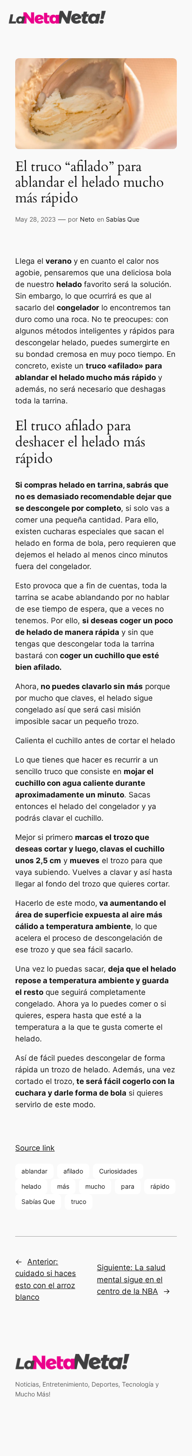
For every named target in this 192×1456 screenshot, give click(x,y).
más (63, 1186)
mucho (95, 1186)
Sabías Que (122, 219)
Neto (87, 219)
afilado (73, 1171)
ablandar (34, 1171)
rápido (159, 1186)
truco (78, 1201)
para (127, 1186)
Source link (34, 1147)
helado (31, 1186)
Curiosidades (118, 1171)
